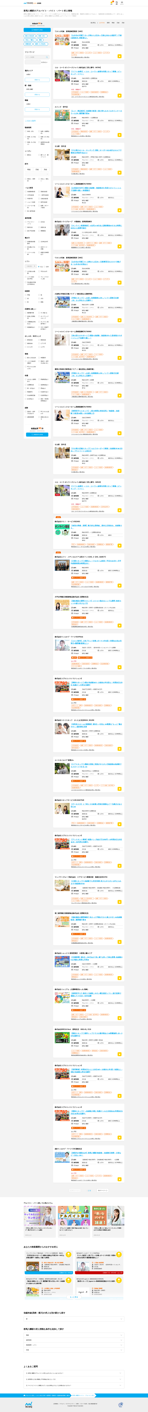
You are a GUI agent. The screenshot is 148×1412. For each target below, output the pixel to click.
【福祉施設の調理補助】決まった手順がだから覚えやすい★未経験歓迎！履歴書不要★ (96, 918)
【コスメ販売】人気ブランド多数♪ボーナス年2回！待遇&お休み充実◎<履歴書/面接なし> (96, 642)
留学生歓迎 (44, 202)
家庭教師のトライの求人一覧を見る (81, 247)
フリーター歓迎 (31, 206)
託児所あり (30, 399)
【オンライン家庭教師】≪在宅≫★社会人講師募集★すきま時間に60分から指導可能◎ (96, 227)
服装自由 (30, 343)
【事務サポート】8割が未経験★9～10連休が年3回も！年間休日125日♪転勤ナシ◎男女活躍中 (96, 684)
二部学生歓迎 (45, 195)
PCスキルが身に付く (31, 367)
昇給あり (43, 388)
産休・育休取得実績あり (45, 400)
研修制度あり (45, 379)
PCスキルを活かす (45, 412)
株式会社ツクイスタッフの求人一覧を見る (82, 750)
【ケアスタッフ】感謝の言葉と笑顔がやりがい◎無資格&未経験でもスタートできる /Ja (96, 765)
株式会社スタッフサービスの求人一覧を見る (83, 825)
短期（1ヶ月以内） (40, 44)
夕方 (42, 298)
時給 (29, 169)
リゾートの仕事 (31, 253)
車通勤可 (43, 357)
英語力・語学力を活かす (31, 412)
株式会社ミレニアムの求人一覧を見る (81, 1019)
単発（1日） (42, 36)
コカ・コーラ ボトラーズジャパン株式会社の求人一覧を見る (87, 96)
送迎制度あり (45, 385)
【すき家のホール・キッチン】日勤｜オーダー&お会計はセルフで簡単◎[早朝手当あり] (96, 151)
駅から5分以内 (29, 36)
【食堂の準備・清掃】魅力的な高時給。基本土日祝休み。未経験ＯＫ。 (96, 527)
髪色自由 (30, 340)
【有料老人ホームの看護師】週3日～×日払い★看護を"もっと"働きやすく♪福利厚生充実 (96, 725)
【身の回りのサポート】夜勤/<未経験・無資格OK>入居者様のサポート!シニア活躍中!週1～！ (96, 337)
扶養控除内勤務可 (31, 242)
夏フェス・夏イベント (45, 156)
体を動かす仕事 (31, 248)
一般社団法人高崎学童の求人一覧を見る (82, 321)
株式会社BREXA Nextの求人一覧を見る (82, 1055)
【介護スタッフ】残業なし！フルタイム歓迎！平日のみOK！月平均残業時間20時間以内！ (96, 562)
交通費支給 (30, 385)
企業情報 (55, 1403)
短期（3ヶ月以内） (45, 137)
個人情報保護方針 (92, 1403)
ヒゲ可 (43, 347)
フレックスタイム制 (45, 278)
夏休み (29, 155)
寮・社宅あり (31, 388)
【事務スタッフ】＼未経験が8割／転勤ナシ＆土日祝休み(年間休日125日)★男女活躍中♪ (97, 1112)
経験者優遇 (30, 417)
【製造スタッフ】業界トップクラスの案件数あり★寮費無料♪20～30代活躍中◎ (96, 1034)
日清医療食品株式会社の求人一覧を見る (82, 626)
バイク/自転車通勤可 (31, 362)
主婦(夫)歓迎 (44, 198)
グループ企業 (83, 1403)
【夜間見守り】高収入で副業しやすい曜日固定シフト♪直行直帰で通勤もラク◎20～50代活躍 (96, 994)
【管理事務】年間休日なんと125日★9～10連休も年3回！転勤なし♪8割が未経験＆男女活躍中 (96, 1071)
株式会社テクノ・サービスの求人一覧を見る (83, 546)
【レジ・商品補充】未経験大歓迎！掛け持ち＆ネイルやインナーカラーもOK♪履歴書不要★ (96, 112)
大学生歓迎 (30, 195)
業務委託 (43, 231)
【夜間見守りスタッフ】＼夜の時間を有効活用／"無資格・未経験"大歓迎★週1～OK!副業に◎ (95, 412)
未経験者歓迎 (31, 191)
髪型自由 (43, 340)
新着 (108, 22)
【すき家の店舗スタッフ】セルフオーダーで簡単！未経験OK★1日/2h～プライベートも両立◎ (97, 450)
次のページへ (102, 1190)
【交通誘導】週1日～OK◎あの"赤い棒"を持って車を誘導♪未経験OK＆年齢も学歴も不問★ (96, 958)
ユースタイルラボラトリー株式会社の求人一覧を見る (85, 790)
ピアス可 (43, 343)
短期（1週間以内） (45, 132)
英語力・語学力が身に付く (45, 362)
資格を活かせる (45, 418)
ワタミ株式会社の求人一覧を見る (80, 57)
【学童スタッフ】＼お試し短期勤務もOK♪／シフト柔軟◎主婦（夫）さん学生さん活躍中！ (95, 299)
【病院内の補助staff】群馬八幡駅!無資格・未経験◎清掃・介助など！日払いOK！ (96, 1154)
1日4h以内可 (44, 241)
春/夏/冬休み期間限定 (45, 143)
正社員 (43, 222)
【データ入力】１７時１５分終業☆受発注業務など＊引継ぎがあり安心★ (96, 805)
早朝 (28, 295)
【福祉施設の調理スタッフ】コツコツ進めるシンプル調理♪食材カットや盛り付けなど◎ (96, 602)
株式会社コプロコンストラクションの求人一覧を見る (85, 710)
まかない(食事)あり (31, 380)
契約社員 (30, 227)
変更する (37, 80)
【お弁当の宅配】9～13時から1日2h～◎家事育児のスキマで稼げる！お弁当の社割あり (96, 263)
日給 (37, 169)
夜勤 (40, 40)
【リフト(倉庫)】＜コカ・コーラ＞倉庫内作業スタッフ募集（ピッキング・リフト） (96, 73)
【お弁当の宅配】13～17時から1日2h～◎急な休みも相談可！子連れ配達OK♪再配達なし (96, 36)
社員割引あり (45, 392)
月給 (45, 169)
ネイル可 (30, 347)
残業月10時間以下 (45, 253)
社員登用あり (45, 395)
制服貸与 (30, 392)
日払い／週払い (30, 40)
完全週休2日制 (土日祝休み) (31, 283)
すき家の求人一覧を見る (78, 173)
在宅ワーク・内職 (45, 248)
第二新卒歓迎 (31, 211)
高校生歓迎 (44, 191)
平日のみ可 (44, 271)
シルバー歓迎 (31, 202)
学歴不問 (30, 198)
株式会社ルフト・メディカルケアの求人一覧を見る (85, 586)
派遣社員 (28, 44)
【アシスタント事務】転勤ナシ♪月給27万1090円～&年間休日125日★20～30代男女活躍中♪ (96, 841)
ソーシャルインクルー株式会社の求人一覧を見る (84, 211)
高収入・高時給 (31, 180)
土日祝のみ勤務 (31, 272)
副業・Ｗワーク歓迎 (45, 206)
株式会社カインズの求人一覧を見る (81, 136)
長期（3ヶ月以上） (31, 143)
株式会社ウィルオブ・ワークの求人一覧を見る (84, 668)
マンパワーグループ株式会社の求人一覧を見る (84, 903)
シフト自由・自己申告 (31, 278)
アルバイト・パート (31, 223)
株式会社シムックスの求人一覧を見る (81, 979)
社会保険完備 (31, 395)
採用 (77, 1403)
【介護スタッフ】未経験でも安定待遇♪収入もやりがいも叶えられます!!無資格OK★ (96, 882)
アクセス (62, 1403)
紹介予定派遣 (31, 231)
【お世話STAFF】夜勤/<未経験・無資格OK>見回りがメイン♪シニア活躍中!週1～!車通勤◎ (96, 189)
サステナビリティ (70, 1403)
